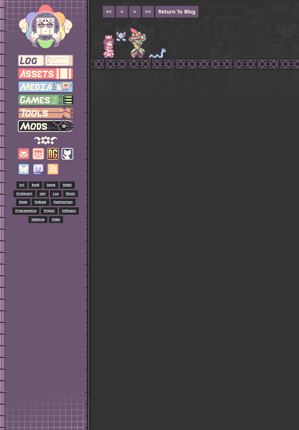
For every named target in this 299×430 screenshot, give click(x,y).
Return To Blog (176, 11)
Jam (43, 193)
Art (21, 185)
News (23, 202)
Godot (67, 185)
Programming (25, 210)
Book (35, 185)
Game (51, 185)
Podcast (40, 202)
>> (148, 11)
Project (49, 210)
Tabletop (37, 219)
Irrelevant (24, 193)
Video (56, 219)
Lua (56, 193)
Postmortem (63, 202)
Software (69, 210)
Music (70, 193)
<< (109, 11)
